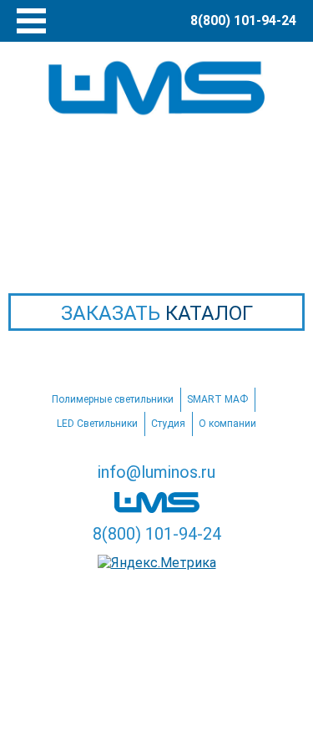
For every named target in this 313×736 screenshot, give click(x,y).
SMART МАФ (217, 399)
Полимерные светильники (113, 399)
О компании (227, 423)
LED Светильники (97, 423)
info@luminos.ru (156, 472)
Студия (168, 423)
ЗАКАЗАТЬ (157, 313)
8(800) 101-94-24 (157, 534)
